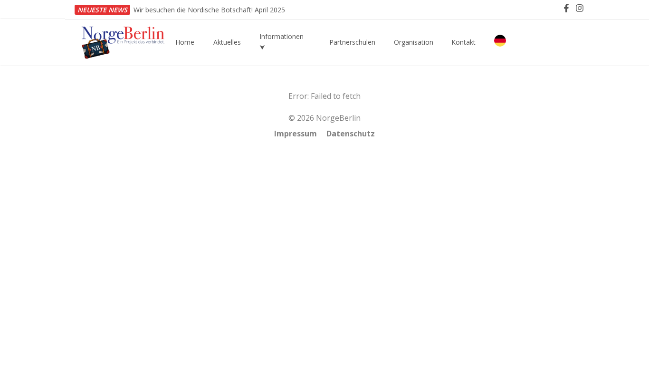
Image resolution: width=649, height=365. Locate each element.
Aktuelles (227, 42)
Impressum (295, 133)
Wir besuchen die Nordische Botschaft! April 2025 (209, 9)
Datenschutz (350, 133)
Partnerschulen (352, 42)
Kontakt (463, 42)
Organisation (413, 42)
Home (184, 42)
